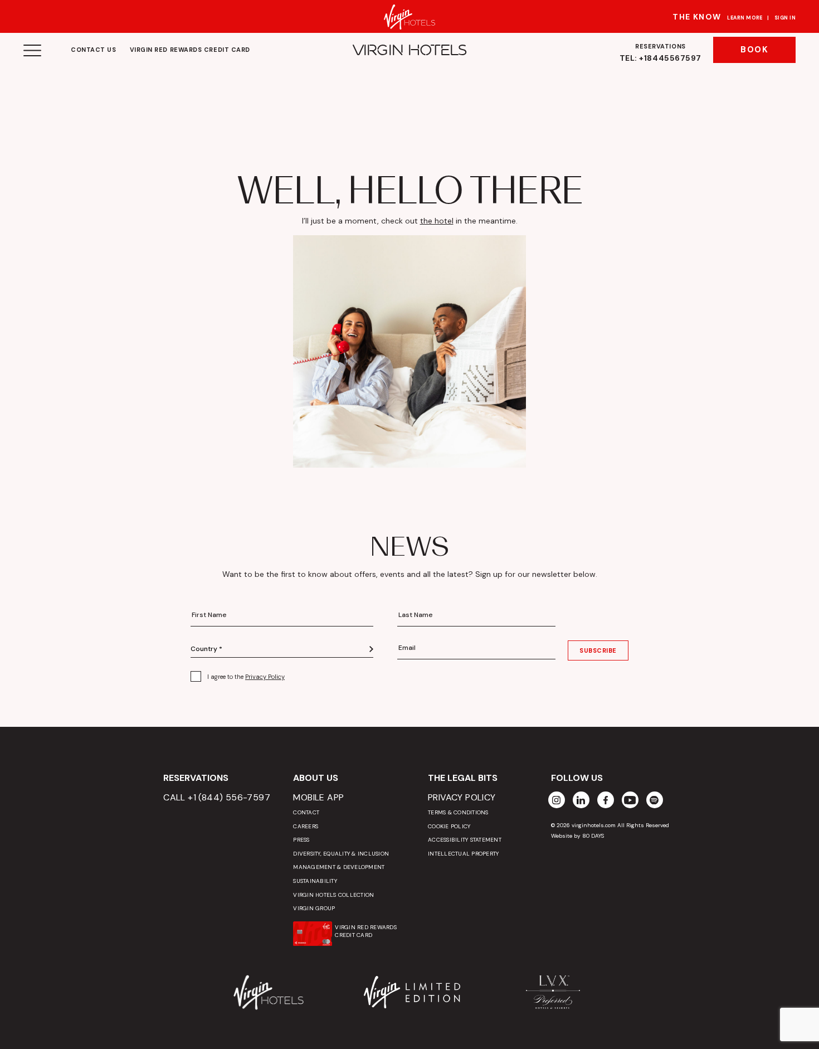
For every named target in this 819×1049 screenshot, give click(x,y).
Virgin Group (314, 908)
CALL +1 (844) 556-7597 (216, 797)
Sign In (785, 17)
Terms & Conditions (458, 812)
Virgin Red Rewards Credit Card (190, 50)
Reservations (660, 52)
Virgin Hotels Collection (333, 895)
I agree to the (246, 677)
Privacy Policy (265, 677)
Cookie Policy (449, 826)
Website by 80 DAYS (577, 835)
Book (754, 49)
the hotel (437, 221)
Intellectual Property (463, 853)
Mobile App (318, 797)
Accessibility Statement (464, 839)
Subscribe (598, 650)
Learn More (745, 17)
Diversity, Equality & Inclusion (341, 853)
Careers (305, 826)
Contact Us (93, 50)
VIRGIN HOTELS (410, 50)
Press (301, 839)
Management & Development (338, 867)
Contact (306, 812)
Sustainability (315, 881)
